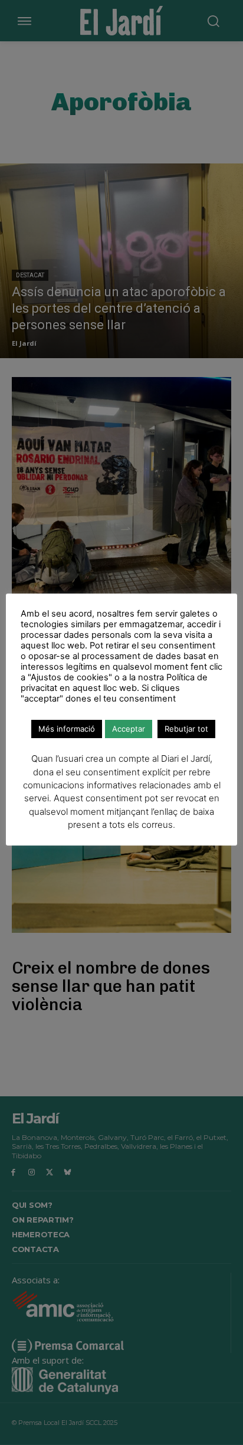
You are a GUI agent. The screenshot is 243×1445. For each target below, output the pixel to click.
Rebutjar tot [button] (186, 728)
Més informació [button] (66, 728)
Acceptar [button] (128, 728)
